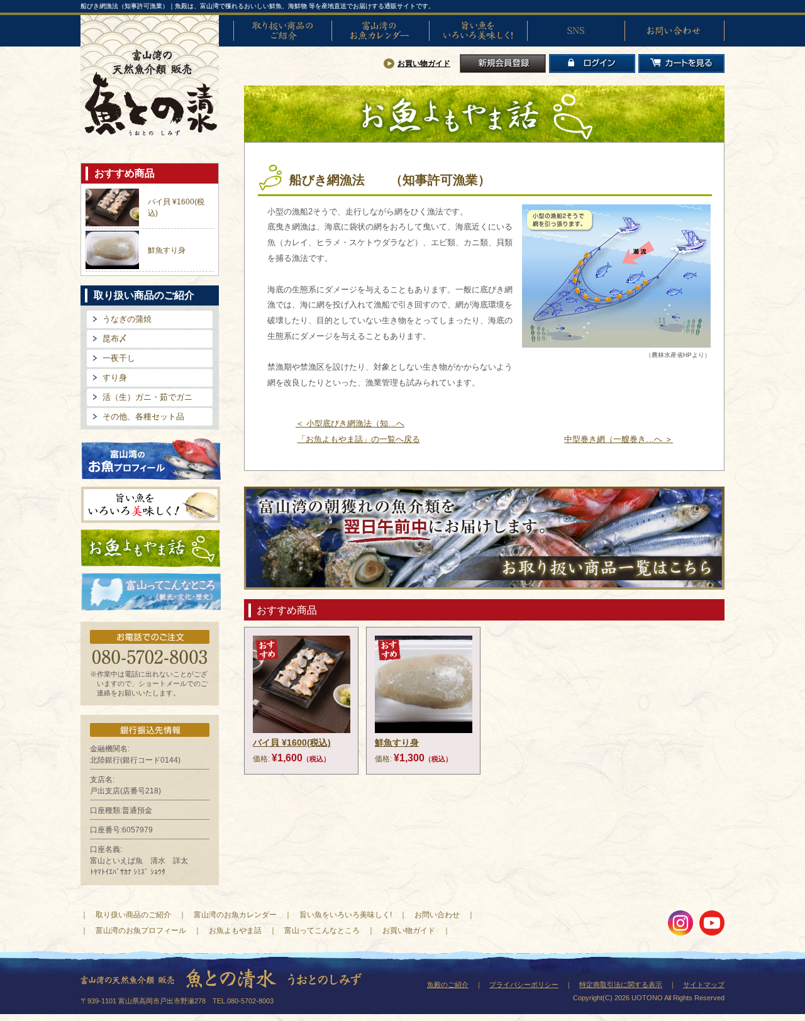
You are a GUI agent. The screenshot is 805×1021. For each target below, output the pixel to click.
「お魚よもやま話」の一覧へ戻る (358, 439)
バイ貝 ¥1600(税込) (292, 742)
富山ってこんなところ (322, 930)
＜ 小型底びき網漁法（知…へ (350, 423)
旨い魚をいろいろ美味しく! (478, 31)
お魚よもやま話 (150, 548)
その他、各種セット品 (143, 416)
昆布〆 (115, 338)
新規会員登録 (503, 63)
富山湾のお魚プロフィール (151, 458)
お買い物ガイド (423, 63)
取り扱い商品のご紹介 (282, 31)
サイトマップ (703, 984)
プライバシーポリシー (523, 984)
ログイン (592, 63)
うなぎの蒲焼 (127, 319)
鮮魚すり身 (167, 250)
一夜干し (119, 358)
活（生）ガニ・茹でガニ (147, 397)
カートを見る (681, 63)
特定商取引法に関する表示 (620, 984)
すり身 (115, 377)
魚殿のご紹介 (448, 984)
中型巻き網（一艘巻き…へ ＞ (618, 439)
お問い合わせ (674, 31)
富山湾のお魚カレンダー (380, 31)
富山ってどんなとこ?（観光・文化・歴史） (151, 592)
